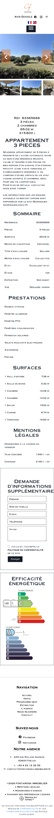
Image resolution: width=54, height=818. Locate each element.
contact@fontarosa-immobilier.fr (28, 768)
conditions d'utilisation (21, 811)
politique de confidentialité (25, 549)
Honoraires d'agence (28, 790)
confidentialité (29, 808)
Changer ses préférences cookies (28, 794)
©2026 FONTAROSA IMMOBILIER (27, 783)
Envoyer (15, 559)
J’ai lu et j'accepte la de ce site (25, 549)
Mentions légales (28, 786)
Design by (31, 798)
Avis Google (23, 16)
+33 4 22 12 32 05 (28, 765)
